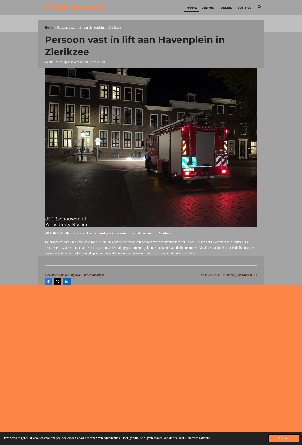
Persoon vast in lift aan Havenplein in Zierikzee (89, 27)
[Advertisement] (151, 326)
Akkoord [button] (283, 438)
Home (49, 27)
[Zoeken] (259, 7)
